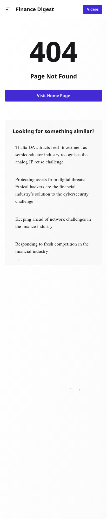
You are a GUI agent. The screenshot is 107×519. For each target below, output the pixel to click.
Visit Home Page (53, 95)
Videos (93, 9)
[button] (8, 9)
